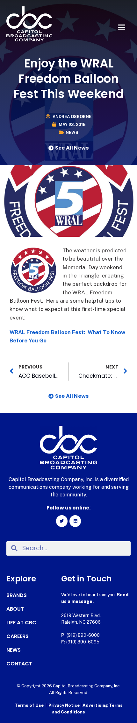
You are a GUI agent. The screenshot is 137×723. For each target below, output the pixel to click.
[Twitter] (62, 521)
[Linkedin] (75, 521)
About (15, 609)
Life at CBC (21, 623)
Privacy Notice (64, 705)
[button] (122, 27)
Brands (16, 595)
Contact (19, 664)
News (72, 132)
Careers (17, 636)
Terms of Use (29, 705)
